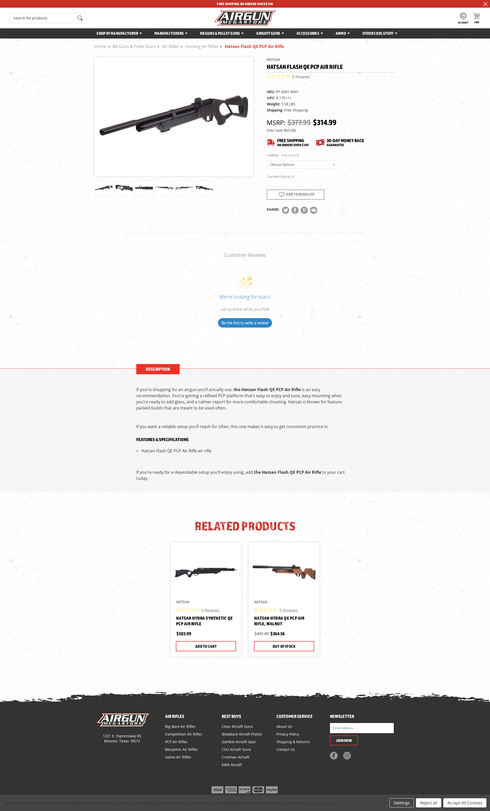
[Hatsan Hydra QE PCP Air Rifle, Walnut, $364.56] (284, 572)
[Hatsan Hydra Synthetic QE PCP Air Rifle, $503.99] (206, 572)
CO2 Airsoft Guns (236, 749)
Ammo (341, 33)
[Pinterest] (304, 210)
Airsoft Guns (268, 33)
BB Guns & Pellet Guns (220, 33)
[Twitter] (285, 210)
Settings (402, 803)
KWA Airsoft (232, 764)
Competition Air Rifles (183, 734)
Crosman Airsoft (235, 757)
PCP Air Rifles (176, 741)
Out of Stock (284, 646)
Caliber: (283, 155)
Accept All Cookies (464, 803)
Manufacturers (169, 33)
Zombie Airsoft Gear (239, 741)
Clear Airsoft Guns (237, 726)
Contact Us (285, 749)
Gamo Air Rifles (178, 757)
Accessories (308, 33)
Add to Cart (206, 646)
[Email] (313, 210)
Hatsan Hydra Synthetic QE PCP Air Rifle (204, 621)
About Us (284, 726)
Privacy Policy (287, 734)
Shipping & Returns (293, 741)
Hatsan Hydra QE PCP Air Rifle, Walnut (279, 621)
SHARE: (273, 209)
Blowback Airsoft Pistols (242, 734)
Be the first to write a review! (245, 322)
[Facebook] (295, 210)
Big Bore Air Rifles (180, 726)
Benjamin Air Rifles (181, 749)
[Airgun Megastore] (245, 18)
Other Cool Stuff (378, 33)
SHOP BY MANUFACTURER (117, 33)
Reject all (428, 803)
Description (158, 369)
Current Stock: (280, 176)
